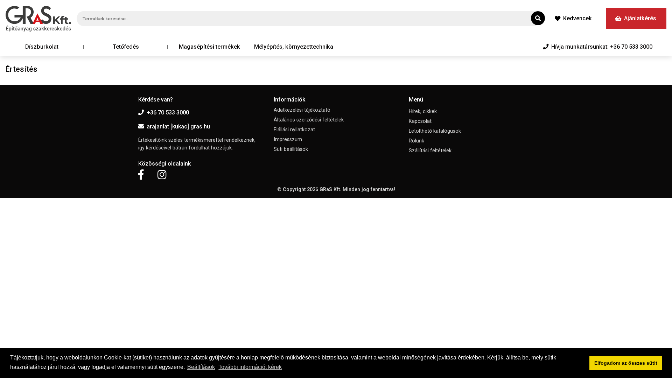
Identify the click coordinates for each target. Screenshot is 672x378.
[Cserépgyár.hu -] (38, 18)
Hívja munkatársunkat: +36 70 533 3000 (601, 46)
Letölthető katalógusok (435, 131)
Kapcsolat (420, 121)
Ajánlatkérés (640, 18)
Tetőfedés (126, 46)
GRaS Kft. (330, 189)
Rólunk (416, 141)
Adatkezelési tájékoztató (302, 110)
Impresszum (288, 139)
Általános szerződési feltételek (309, 120)
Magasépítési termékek (209, 46)
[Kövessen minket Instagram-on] (162, 175)
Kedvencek (577, 18)
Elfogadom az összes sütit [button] (625, 363)
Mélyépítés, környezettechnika (293, 46)
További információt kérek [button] (250, 367)
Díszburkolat (41, 46)
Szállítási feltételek (430, 151)
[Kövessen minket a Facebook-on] (141, 175)
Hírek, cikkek (423, 111)
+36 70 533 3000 (168, 112)
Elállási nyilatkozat (294, 130)
